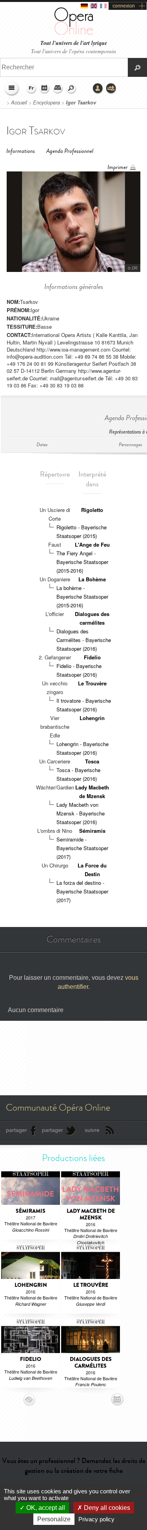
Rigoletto (92, 510)
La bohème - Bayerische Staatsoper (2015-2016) (82, 596)
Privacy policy (96, 1519)
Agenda (44, 88)
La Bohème (92, 579)
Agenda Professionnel (69, 151)
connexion (124, 6)
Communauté (111, 88)
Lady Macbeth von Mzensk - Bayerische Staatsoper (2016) (80, 813)
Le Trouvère (92, 683)
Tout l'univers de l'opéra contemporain (73, 51)
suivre (92, 1130)
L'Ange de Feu (92, 544)
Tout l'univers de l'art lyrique (73, 43)
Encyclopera (46, 102)
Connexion (98, 88)
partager (16, 1130)
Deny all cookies (106, 1507)
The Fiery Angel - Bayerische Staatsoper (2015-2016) (82, 561)
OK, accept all (45, 1507)
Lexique (58, 88)
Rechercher (71, 88)
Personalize (54, 1519)
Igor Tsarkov (81, 102)
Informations (20, 151)
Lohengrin (92, 718)
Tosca (92, 761)
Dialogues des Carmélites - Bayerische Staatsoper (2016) (83, 639)
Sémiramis (92, 830)
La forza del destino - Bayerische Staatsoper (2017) (82, 891)
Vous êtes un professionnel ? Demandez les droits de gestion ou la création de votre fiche (73, 1466)
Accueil (19, 102)
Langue (31, 88)
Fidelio (92, 657)
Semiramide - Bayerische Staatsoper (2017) (82, 848)
